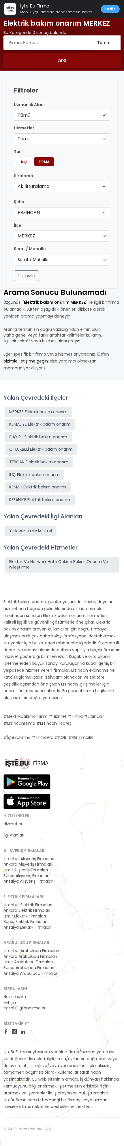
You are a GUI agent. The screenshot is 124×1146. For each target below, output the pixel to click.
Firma (44, 161)
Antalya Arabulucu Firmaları (31, 973)
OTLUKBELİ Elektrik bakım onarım (41, 449)
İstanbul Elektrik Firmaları (27, 905)
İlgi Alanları (13, 835)
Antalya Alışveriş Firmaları (28, 881)
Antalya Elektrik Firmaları (27, 927)
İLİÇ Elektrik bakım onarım (34, 474)
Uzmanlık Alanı (29, 104)
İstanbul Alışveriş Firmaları (28, 859)
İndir (110, 9)
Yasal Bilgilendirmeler (24, 1008)
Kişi (24, 161)
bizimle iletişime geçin (25, 361)
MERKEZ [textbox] (26, 236)
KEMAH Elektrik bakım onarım (37, 487)
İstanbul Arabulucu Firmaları (31, 951)
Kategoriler (14, 829)
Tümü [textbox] (24, 115)
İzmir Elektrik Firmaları (24, 916)
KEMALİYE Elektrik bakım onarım (40, 424)
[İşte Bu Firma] (26, 765)
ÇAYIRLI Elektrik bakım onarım (38, 437)
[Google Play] (26, 781)
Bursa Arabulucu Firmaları (28, 968)
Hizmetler (12, 824)
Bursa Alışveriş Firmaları (26, 876)
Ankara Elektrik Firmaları (26, 910)
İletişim (10, 1002)
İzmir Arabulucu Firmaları (28, 962)
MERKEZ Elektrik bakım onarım (38, 412)
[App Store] (26, 801)
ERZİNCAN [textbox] (29, 212)
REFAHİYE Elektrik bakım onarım (39, 500)
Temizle (26, 275)
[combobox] (62, 115)
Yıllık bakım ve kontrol (30, 530)
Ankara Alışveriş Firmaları (27, 864)
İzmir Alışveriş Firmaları (25, 870)
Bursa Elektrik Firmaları (25, 921)
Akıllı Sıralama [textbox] (33, 186)
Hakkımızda (14, 997)
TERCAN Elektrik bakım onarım (38, 462)
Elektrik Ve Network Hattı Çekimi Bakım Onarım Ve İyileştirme (58, 564)
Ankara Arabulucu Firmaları (30, 956)
